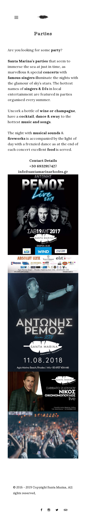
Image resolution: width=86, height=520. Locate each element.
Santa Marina (56, 488)
